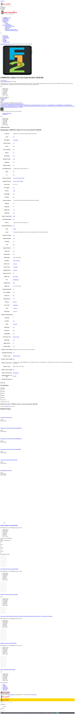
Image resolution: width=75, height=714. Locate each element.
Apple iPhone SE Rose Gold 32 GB (6, 470)
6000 (14, 216)
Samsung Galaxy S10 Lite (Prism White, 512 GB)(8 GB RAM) (10, 449)
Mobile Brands (5, 18)
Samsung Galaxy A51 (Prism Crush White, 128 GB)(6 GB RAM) (11, 428)
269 (13, 238)
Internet (6, 23)
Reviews (5, 20)
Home (1, 44)
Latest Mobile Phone (59, 104)
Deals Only (7, 28)
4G (15, 178)
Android (2, 81)
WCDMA (21, 181)
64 (13, 289)
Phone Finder (5, 35)
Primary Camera (16, 336)
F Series (14, 228)
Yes (13, 136)
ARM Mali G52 (16, 279)
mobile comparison (4, 106)
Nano (14, 190)
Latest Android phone (51, 104)
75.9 (14, 213)
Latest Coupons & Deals (9, 26)
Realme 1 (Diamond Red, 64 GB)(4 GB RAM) (7, 669)
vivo (18, 107)
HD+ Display (15, 276)
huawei (40, 104)
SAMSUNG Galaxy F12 (52, 106)
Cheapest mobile (35, 104)
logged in (7, 406)
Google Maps (15, 140)
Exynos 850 (15, 267)
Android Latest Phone (19, 104)
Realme (35, 106)
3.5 (13, 143)
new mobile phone (20, 106)
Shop (4, 44)
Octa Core (15, 263)
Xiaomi (21, 107)
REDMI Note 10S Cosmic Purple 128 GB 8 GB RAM (9, 594)
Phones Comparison (11, 694)
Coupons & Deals (7, 25)
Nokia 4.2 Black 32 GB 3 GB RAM (8, 525)
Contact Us (5, 686)
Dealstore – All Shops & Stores (11, 29)
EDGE (17, 178)
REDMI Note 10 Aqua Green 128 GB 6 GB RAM (8, 643)
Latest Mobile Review (68, 104)
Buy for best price (3, 98)
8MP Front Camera (16, 355)
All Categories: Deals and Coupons (11, 30)
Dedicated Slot (16, 372)
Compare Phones (6, 19)
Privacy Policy (5, 688)
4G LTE (14, 181)
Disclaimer (5, 689)
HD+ (14, 282)
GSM (18, 181)
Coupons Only (8, 27)
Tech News (5, 22)
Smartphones (15, 305)
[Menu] (0, 32)
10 (13, 343)
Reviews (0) (5, 114)
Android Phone (26, 104)
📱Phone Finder (7, 17)
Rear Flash (15, 324)
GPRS (20, 178)
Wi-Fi (23, 178)
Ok (57, 712)
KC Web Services (33, 694)
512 (13, 352)
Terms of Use (5, 687)
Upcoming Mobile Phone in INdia (11, 107)
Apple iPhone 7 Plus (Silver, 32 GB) (6, 417)
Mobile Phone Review (12, 106)
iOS (42, 104)
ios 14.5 (45, 104)
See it (1, 101)
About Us (4, 685)
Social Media (7, 24)
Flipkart (3, 99)
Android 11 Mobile (10, 104)
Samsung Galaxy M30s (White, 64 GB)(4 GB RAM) (8, 459)
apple (30, 104)
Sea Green (15, 308)
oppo (25, 106)
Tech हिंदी (4, 41)
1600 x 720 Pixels (16, 260)
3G (13, 178)
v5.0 (14, 159)
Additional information (7, 113)
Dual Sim (15, 301)
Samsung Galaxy (44, 106)
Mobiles (6, 44)
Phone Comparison (29, 106)
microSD (14, 376)
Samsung (9, 44)
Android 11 (5, 104)
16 (13, 273)
